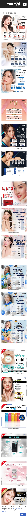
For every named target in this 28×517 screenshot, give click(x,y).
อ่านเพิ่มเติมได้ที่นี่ (16, 508)
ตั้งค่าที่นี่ (4, 511)
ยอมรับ (22, 514)
